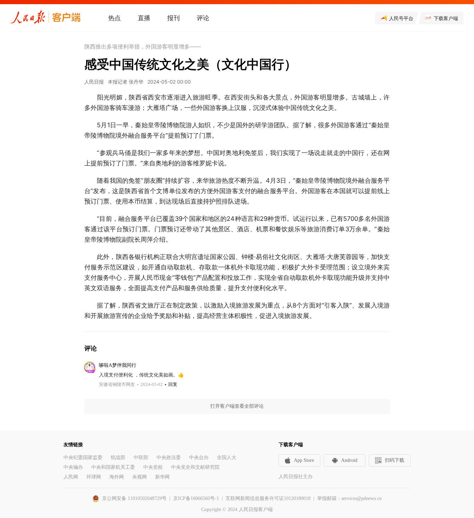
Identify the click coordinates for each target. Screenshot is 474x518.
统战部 (118, 457)
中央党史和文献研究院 (195, 467)
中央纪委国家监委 (83, 457)
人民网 (71, 477)
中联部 (141, 457)
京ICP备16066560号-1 (196, 498)
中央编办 (73, 467)
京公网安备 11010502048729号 (134, 498)
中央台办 (199, 457)
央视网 (139, 477)
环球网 (93, 477)
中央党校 (153, 467)
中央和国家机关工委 (113, 467)
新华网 (162, 477)
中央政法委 (168, 457)
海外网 (116, 477)
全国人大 (226, 457)
